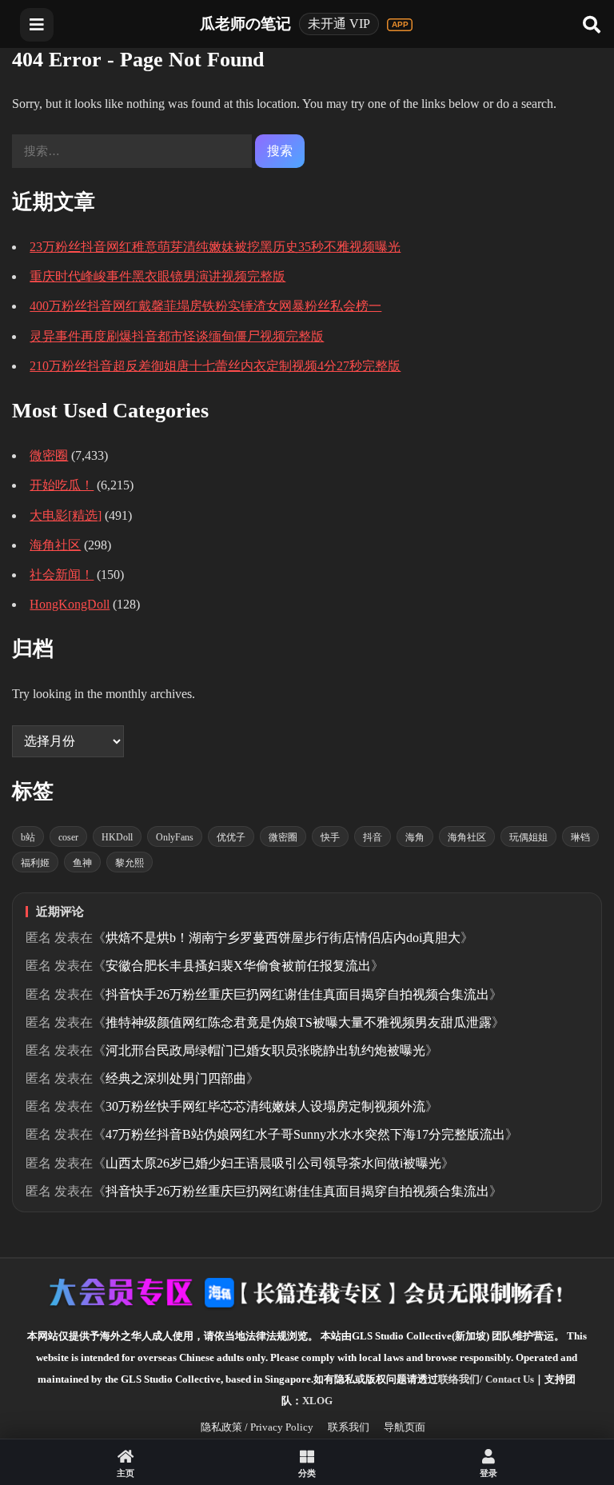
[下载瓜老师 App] (399, 25)
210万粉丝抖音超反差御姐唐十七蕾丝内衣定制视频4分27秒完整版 (215, 366)
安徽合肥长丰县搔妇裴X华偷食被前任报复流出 (238, 965)
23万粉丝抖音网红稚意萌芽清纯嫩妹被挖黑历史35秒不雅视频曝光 (215, 246)
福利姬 (35, 862)
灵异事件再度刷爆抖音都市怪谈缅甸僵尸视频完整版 (177, 336)
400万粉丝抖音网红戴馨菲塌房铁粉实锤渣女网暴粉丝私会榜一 (205, 306)
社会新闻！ (62, 574)
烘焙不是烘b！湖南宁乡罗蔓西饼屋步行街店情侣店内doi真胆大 (283, 937)
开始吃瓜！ (62, 485)
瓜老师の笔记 (245, 23)
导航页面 (404, 1427)
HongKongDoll (70, 604)
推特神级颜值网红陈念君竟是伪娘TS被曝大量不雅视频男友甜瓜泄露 (299, 1022)
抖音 (372, 837)
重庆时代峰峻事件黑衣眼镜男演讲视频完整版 (157, 276)
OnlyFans (174, 837)
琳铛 (580, 837)
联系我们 (348, 1427)
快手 (330, 837)
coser (68, 837)
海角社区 (55, 545)
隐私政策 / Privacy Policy (257, 1427)
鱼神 (82, 862)
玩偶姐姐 (528, 837)
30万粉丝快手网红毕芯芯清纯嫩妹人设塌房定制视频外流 (265, 1106)
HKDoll (117, 837)
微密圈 (49, 455)
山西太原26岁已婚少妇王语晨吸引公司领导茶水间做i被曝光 (273, 1163)
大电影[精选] (66, 515)
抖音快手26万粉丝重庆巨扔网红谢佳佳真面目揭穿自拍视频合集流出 (297, 994)
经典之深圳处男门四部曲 (176, 1078)
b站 (28, 837)
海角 (415, 837)
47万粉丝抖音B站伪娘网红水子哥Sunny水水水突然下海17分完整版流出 (305, 1134)
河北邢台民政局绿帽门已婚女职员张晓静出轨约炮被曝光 (265, 1050)
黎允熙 (129, 862)
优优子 (231, 837)
